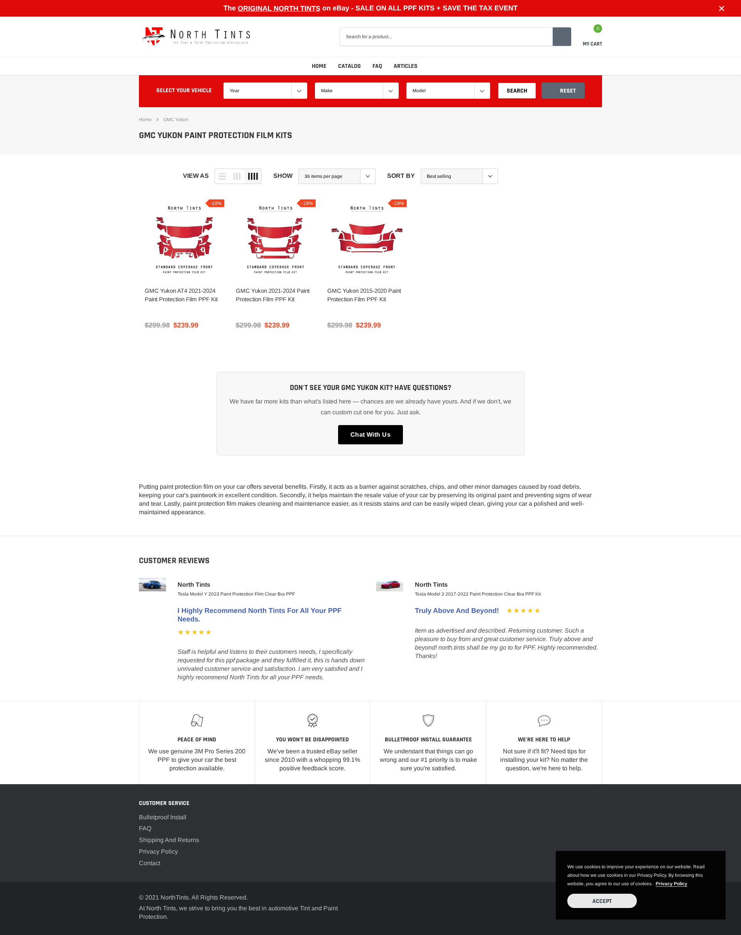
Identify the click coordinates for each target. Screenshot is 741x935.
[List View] (222, 176)
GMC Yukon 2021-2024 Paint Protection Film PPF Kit (273, 294)
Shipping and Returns (169, 840)
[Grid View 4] (252, 176)
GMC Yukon (175, 119)
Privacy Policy (158, 851)
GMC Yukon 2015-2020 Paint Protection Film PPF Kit (364, 294)
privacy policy (671, 883)
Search (517, 91)
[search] (562, 36)
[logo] (197, 36)
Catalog (349, 66)
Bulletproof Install (162, 817)
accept (602, 901)
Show (283, 175)
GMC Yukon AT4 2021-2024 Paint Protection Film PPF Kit (181, 294)
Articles (406, 66)
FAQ (377, 66)
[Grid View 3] (237, 176)
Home (319, 66)
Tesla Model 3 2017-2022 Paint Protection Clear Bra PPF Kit (478, 594)
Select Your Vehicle (184, 90)
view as (196, 175)
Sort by (401, 175)
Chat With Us (370, 434)
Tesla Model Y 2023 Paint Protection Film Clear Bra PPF (236, 594)
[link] (184, 239)
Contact (149, 863)
